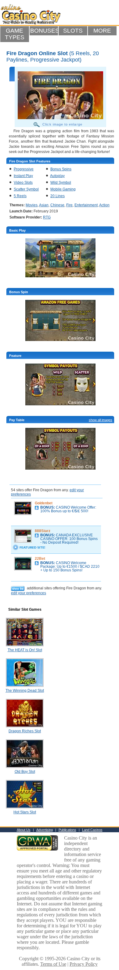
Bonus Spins (60, 169)
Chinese (57, 205)
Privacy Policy (84, 964)
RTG (47, 217)
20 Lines (57, 196)
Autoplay (57, 176)
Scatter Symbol (26, 189)
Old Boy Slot (25, 771)
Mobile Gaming (63, 189)
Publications (67, 830)
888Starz (42, 531)
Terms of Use (53, 964)
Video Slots (23, 182)
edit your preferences (28, 593)
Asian (44, 205)
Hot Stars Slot (24, 812)
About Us (24, 830)
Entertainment (86, 205)
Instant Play (23, 176)
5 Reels (20, 196)
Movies (32, 205)
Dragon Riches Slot (25, 731)
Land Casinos (92, 830)
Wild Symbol (60, 182)
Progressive (24, 169)
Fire (69, 205)
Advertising (44, 830)
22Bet (40, 558)
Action (104, 205)
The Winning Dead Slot (24, 690)
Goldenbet (43, 503)
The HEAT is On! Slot (25, 650)
